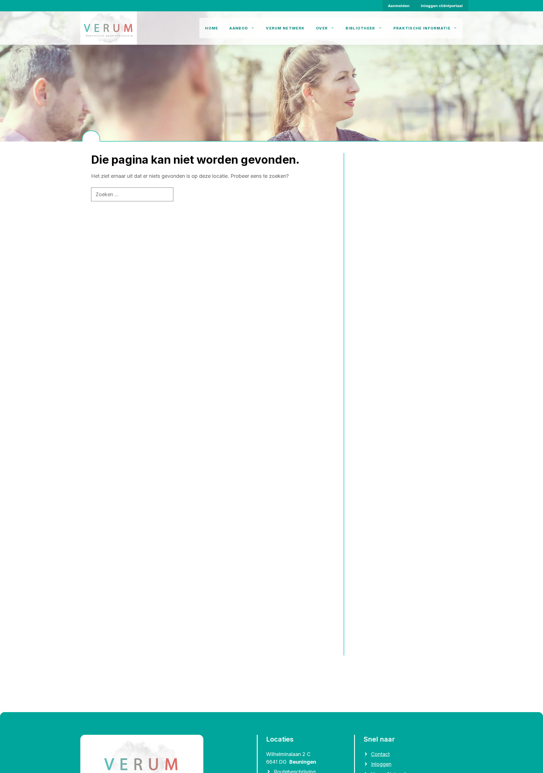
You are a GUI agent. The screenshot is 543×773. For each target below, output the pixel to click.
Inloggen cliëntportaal (442, 5)
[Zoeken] (183, 194)
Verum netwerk (285, 28)
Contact (380, 754)
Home (211, 28)
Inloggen (381, 764)
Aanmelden (399, 5)
